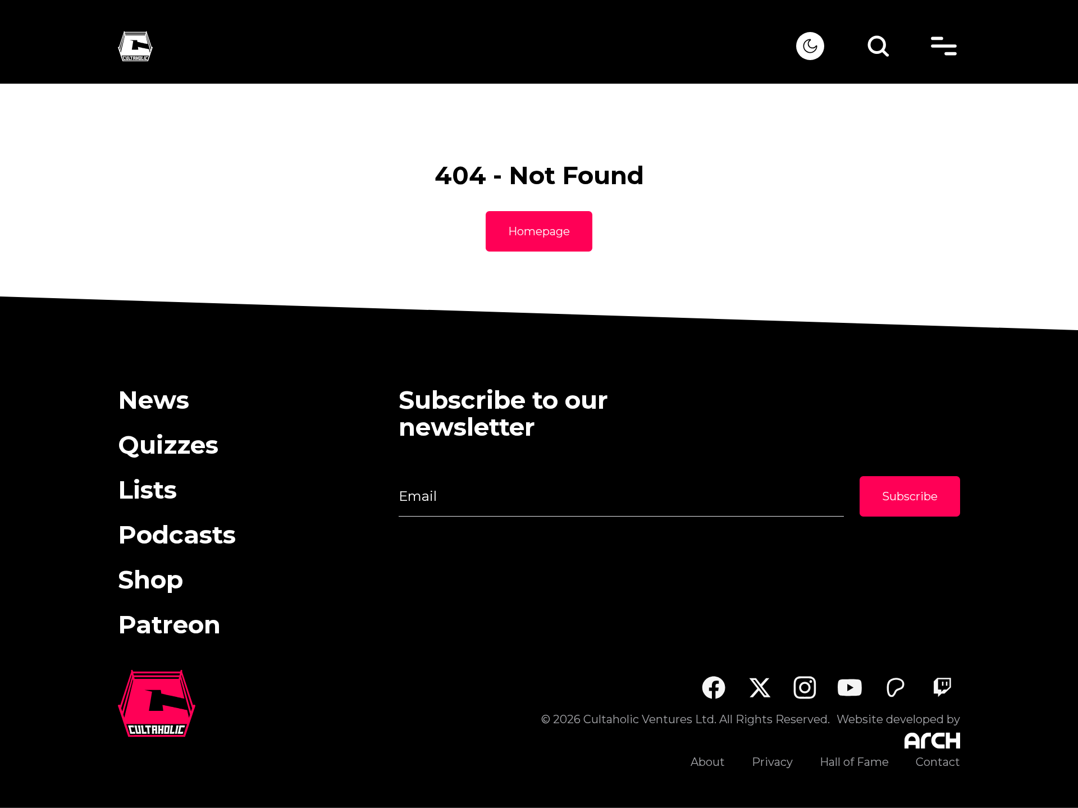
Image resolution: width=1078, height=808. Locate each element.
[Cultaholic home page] (457, 46)
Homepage (539, 231)
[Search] (878, 46)
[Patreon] (896, 687)
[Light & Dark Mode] (810, 46)
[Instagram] (805, 687)
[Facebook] (713, 687)
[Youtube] (850, 687)
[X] (759, 687)
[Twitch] (942, 687)
